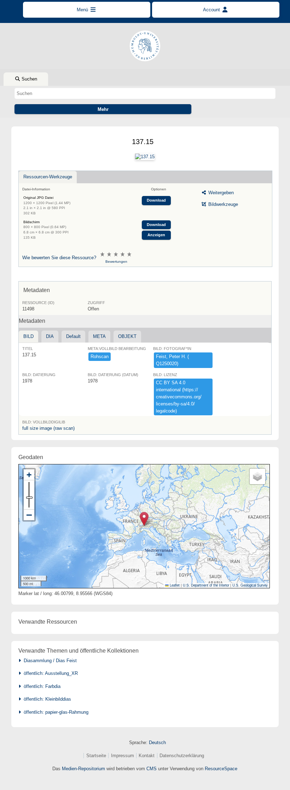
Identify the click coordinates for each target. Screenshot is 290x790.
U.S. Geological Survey (250, 585)
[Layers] (257, 476)
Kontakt (147, 755)
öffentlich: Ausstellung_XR (49, 673)
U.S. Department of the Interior (206, 585)
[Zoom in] (29, 474)
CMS (151, 768)
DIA (50, 336)
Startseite (96, 755)
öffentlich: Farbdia (40, 686)
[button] (144, 519)
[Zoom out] (29, 515)
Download (156, 200)
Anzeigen (156, 235)
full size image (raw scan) (48, 428)
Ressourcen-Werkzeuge (47, 176)
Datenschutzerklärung (182, 755)
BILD (28, 336)
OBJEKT (127, 336)
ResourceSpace (221, 768)
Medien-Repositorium (83, 768)
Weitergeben (220, 192)
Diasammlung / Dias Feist (49, 660)
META (99, 336)
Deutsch (157, 742)
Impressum (122, 755)
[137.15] (145, 157)
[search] (145, 93)
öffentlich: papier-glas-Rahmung (54, 712)
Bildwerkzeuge (222, 204)
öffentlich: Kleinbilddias (46, 699)
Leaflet (174, 585)
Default (73, 336)
